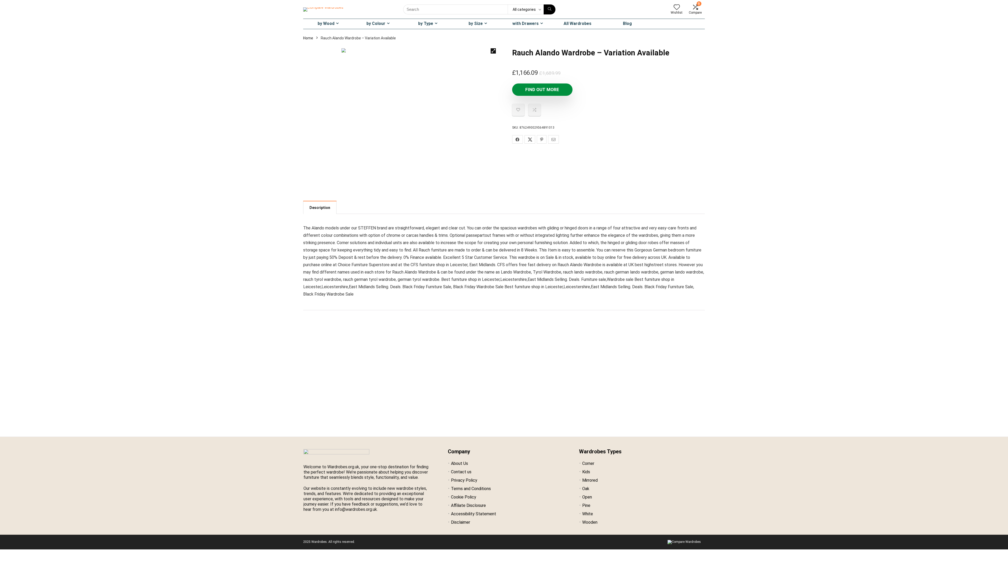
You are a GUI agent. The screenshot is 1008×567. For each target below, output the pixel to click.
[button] (493, 51)
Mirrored (590, 480)
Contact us (461, 471)
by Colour (375, 23)
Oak (585, 488)
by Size (476, 23)
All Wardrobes (577, 23)
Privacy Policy (464, 480)
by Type (425, 23)
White (587, 513)
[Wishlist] (677, 7)
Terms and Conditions (471, 488)
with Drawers (525, 23)
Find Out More (542, 89)
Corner (588, 463)
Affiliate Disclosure (468, 505)
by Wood (326, 23)
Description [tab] (319, 208)
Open (587, 497)
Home (308, 38)
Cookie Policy (463, 497)
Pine (586, 505)
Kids (586, 471)
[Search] (549, 9)
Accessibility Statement (473, 513)
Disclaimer (460, 522)
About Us (459, 463)
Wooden (589, 522)
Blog (627, 23)
